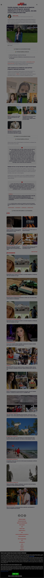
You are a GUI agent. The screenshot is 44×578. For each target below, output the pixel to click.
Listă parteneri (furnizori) (4, 571)
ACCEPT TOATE (15, 573)
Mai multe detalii (31, 556)
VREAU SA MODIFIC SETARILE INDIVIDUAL (15, 576)
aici (29, 560)
